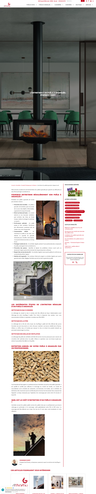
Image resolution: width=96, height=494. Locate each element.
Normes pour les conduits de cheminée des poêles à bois (74, 232)
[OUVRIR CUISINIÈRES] (62, 5)
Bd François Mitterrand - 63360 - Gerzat (47, 1)
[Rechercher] (83, 1)
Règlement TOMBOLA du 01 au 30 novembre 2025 (73, 228)
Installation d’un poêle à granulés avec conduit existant (74, 235)
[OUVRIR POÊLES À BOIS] (36, 5)
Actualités (18, 185)
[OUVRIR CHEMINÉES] (73, 5)
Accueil (13, 185)
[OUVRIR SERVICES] (92, 5)
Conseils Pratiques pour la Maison (28, 185)
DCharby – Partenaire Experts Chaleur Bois (74, 243)
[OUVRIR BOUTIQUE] (83, 5)
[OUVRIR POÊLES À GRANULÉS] (51, 5)
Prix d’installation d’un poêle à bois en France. (74, 239)
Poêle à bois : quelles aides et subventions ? (72, 247)
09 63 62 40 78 (62, 1)
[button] (27, 486)
